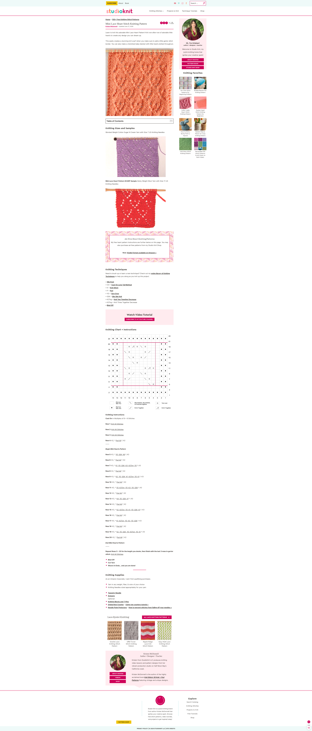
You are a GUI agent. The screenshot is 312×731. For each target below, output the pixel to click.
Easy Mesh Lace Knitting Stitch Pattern (164, 644)
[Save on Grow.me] (166, 23)
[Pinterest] (178, 3)
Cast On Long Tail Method (121, 285)
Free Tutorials (192, 714)
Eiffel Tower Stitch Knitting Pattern (131, 644)
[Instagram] (182, 3)
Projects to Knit (173, 11)
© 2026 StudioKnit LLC (157, 728)
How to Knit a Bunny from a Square (185, 133)
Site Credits (170, 728)
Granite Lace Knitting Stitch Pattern (114, 644)
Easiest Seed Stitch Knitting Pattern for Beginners (200, 113)
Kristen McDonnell (111, 26)
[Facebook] (186, 3)
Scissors (111, 596)
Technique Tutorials (189, 11)
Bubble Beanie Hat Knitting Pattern (200, 91)
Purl (111, 291)
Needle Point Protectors (117, 608)
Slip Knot (110, 282)
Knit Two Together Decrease (125, 299)
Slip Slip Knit (117, 297)
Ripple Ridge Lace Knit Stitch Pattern (148, 644)
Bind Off (110, 305)
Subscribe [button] (111, 3)
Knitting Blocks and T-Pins (118, 602)
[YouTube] (175, 3)
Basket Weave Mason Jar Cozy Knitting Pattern (200, 133)
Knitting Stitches (192, 706)
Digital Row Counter (116, 605)
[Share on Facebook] (164, 23)
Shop (202, 11)
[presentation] (114, 630)
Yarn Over (115, 294)
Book (127, 3)
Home (108, 19)
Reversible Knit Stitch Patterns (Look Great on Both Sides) (200, 154)
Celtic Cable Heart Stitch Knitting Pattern (185, 112)
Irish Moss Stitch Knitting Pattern (185, 152)
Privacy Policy (142, 728)
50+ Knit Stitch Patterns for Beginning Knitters (185, 92)
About (120, 3)
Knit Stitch (114, 288)
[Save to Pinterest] (161, 23)
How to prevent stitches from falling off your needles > (150, 608)
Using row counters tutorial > (137, 605)
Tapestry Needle (114, 593)
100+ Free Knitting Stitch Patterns (125, 19)
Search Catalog (192, 702)
